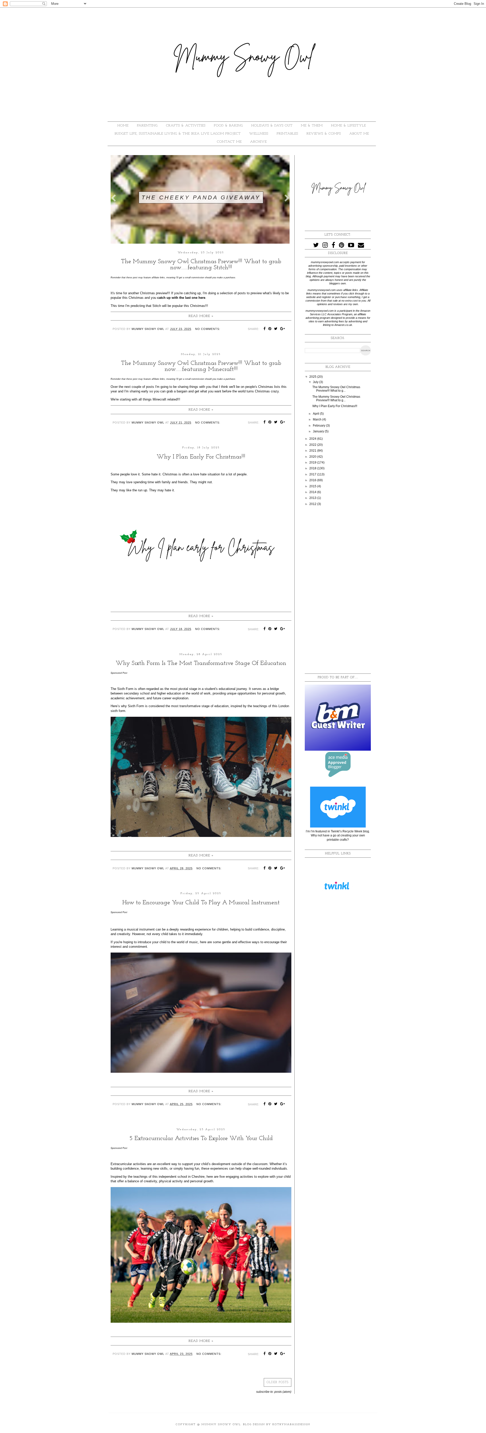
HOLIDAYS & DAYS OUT (272, 126)
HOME (123, 126)
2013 (313, 498)
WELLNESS (258, 134)
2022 (313, 445)
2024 (313, 438)
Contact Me (229, 142)
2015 (313, 486)
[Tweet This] (275, 329)
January (319, 431)
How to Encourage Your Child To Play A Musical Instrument (201, 903)
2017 (313, 474)
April (316, 413)
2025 (313, 376)
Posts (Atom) (282, 1392)
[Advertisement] (338, 590)
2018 (313, 468)
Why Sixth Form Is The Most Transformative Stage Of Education (201, 663)
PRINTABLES (287, 134)
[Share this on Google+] (282, 329)
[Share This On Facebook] (265, 329)
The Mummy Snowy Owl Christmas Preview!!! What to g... (336, 388)
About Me (359, 134)
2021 (313, 450)
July (316, 382)
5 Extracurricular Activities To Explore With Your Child (201, 1138)
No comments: (207, 328)
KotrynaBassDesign (291, 1424)
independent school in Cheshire (182, 1176)
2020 (313, 456)
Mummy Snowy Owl (221, 1424)
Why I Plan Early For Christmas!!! (201, 457)
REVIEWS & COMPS (324, 134)
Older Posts (278, 1382)
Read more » (201, 316)
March (317, 419)
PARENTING (147, 126)
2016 (313, 480)
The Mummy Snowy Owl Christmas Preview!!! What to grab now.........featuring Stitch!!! (201, 265)
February (319, 425)
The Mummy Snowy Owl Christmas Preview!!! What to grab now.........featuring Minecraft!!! (201, 366)
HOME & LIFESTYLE (348, 126)
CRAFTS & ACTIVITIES (186, 126)
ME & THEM (312, 126)
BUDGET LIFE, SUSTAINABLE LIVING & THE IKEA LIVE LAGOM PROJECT (178, 134)
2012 (313, 504)
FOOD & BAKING (228, 126)
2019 (313, 462)
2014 (313, 492)
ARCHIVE (258, 142)
